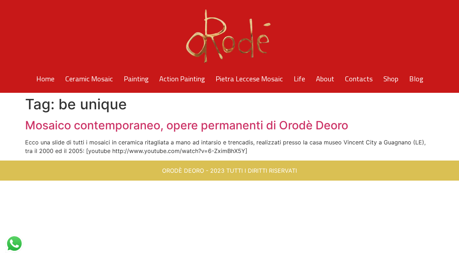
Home (45, 78)
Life (299, 78)
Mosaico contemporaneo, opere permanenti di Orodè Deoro (186, 125)
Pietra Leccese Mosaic (249, 78)
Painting (136, 78)
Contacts (359, 78)
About (325, 78)
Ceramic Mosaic (89, 78)
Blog (416, 78)
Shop (390, 78)
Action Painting (182, 78)
